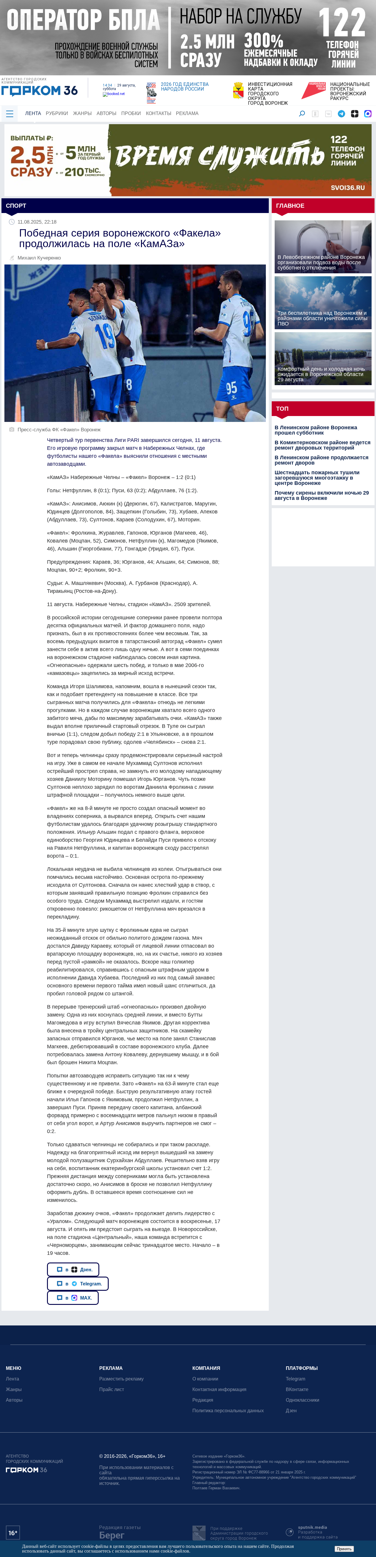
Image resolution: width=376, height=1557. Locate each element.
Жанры (82, 113)
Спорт (16, 205)
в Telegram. (84, 1283)
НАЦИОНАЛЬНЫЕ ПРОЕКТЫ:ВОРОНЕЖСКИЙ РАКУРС (350, 91)
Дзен (291, 1410)
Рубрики (57, 113)
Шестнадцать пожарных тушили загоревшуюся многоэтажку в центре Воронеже (317, 478)
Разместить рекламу (121, 1378)
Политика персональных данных (228, 1410)
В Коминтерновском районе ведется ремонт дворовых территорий (323, 445)
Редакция (202, 1400)
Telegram (295, 1378)
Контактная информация (219, 1389)
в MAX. (79, 1297)
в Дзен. (79, 1269)
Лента (33, 113)
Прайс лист (111, 1389)
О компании (205, 1378)
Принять (344, 1549)
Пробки (131, 113)
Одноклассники (302, 1400)
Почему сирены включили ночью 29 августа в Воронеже (322, 495)
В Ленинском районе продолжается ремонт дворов (322, 460)
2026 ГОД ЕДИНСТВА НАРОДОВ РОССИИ (185, 87)
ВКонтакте (297, 1389)
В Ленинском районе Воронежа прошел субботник (316, 430)
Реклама (187, 113)
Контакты (158, 113)
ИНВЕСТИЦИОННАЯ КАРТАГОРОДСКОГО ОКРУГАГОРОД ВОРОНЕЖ (270, 94)
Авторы (106, 113)
